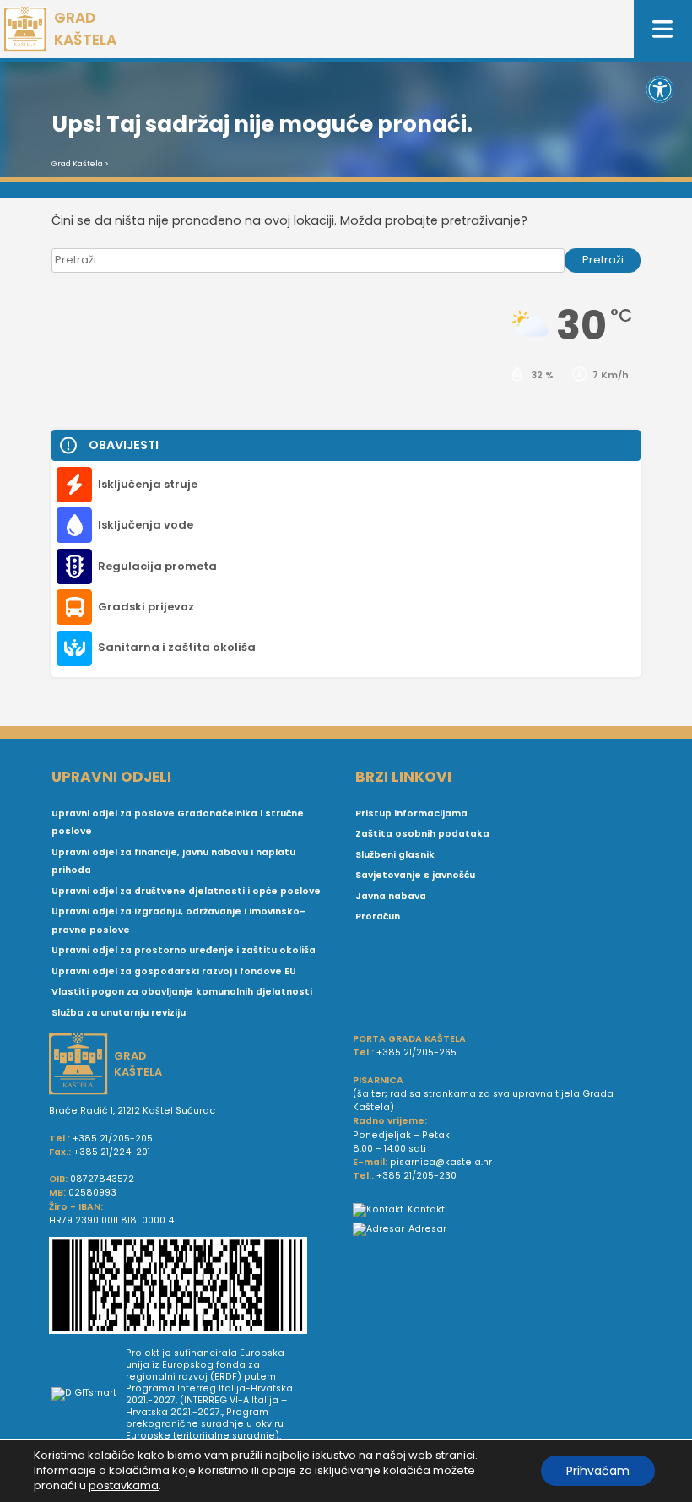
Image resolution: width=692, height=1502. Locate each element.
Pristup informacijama (411, 813)
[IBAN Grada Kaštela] (194, 1287)
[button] (660, 89)
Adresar (427, 1229)
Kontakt (426, 1209)
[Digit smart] (88, 1395)
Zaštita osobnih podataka (422, 833)
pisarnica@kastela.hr (441, 1162)
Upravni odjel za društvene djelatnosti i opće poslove (186, 891)
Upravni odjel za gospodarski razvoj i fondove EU (173, 971)
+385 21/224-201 (111, 1152)
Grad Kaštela (77, 164)
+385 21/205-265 (416, 1052)
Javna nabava (390, 896)
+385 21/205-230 (416, 1175)
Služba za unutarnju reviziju (118, 1012)
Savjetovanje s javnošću (415, 875)
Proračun (377, 916)
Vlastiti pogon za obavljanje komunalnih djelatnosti (181, 991)
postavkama (124, 1486)
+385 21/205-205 (113, 1138)
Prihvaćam (598, 1470)
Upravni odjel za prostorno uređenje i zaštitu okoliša (183, 950)
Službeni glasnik (395, 855)
